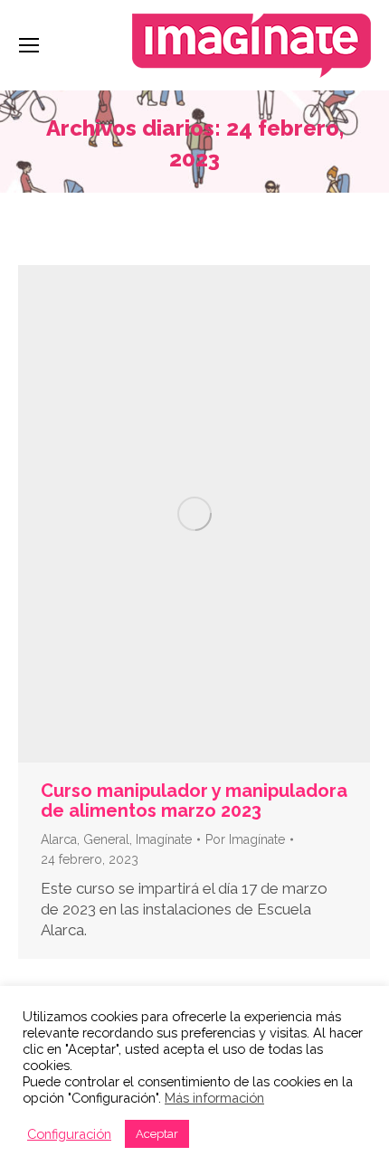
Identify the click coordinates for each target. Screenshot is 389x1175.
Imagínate (164, 839)
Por (245, 839)
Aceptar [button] (157, 1134)
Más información (214, 1097)
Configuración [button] (69, 1134)
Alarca (59, 839)
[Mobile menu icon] (29, 45)
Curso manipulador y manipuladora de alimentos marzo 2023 (194, 800)
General (106, 839)
